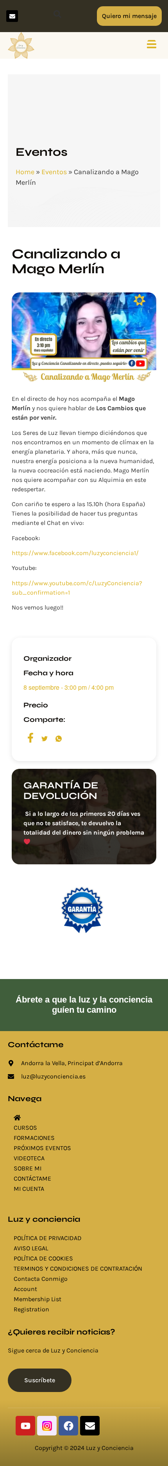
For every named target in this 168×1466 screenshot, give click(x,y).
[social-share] (30, 738)
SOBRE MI (27, 1168)
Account (25, 1289)
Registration (31, 1309)
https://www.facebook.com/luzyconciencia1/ (75, 553)
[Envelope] (12, 16)
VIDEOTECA (29, 1158)
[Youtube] (25, 1425)
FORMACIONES (34, 1137)
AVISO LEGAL (31, 1248)
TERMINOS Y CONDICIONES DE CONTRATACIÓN (78, 1268)
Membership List (37, 1299)
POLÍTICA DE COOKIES (43, 1258)
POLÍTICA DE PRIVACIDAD (48, 1238)
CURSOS (25, 1127)
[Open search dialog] (57, 16)
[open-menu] (151, 45)
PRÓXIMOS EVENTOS (42, 1148)
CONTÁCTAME (32, 1178)
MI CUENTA (29, 1188)
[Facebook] (68, 1425)
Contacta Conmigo (41, 1278)
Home (25, 172)
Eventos (54, 172)
